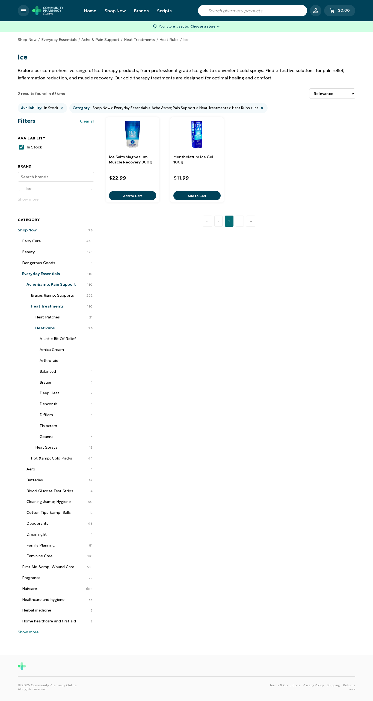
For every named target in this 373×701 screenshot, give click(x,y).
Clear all (87, 121)
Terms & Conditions (284, 685)
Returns (349, 685)
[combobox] (252, 10)
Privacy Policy (313, 685)
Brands (141, 10)
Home (90, 10)
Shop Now (115, 10)
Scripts (164, 10)
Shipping (333, 685)
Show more (28, 199)
